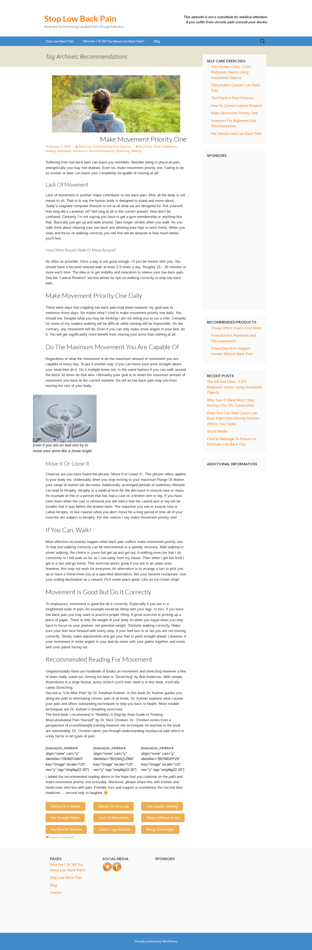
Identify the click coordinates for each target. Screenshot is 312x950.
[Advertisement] (234, 232)
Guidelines (169, 146)
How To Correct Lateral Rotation (236, 106)
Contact (56, 893)
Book (157, 146)
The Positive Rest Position (232, 98)
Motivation (64, 151)
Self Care (85, 146)
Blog (157, 41)
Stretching (122, 151)
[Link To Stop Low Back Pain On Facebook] (117, 867)
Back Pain (145, 146)
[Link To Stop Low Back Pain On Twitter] (107, 867)
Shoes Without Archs (163, 818)
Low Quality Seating (162, 806)
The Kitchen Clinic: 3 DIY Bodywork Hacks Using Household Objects (231, 72)
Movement (80, 151)
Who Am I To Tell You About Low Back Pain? (113, 41)
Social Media (217, 431)
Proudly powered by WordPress (156, 941)
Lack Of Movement (113, 818)
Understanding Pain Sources (112, 146)
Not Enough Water (65, 818)
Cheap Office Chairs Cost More (236, 328)
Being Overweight (160, 829)
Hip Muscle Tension (66, 829)
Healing (51, 151)
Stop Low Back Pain (60, 41)
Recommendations (101, 151)
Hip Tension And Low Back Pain (236, 134)
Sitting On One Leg (113, 806)
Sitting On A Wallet (65, 806)
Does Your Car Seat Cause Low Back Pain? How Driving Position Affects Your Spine (233, 418)
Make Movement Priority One (143, 139)
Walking (136, 151)
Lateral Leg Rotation (114, 829)
